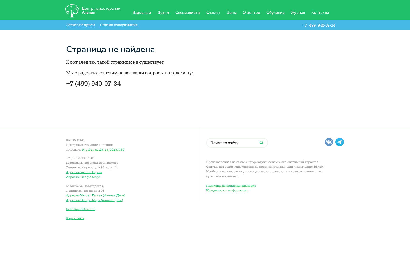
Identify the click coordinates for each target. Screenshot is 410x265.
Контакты (320, 12)
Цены (232, 12)
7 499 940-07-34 (318, 25)
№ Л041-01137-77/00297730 (103, 149)
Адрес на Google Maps (83, 177)
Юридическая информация (227, 190)
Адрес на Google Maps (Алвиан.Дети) (94, 200)
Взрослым (142, 12)
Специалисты (187, 12)
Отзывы (213, 12)
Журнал (298, 12)
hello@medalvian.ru (80, 209)
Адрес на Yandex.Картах (84, 172)
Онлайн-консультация (118, 25)
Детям (163, 12)
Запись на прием (80, 25)
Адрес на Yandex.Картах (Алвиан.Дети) (95, 195)
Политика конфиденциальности (231, 185)
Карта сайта (75, 218)
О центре (251, 12)
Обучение (275, 12)
